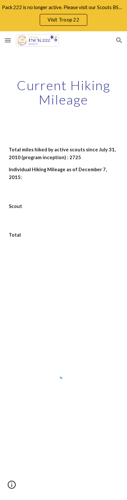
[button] (8, 40)
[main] (63, 92)
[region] (63, 15)
